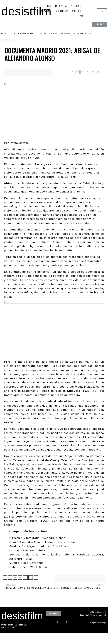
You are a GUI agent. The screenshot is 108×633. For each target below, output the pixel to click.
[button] (99, 24)
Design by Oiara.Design (98, 623)
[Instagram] (58, 621)
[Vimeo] (65, 621)
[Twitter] (51, 621)
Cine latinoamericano (23, 33)
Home (4, 33)
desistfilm (26, 11)
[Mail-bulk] (54, 628)
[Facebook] (44, 621)
